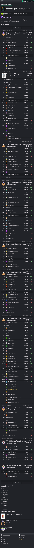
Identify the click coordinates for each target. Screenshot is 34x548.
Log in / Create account (28, 1)
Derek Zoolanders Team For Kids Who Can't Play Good (16, 13)
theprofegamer (7, 17)
